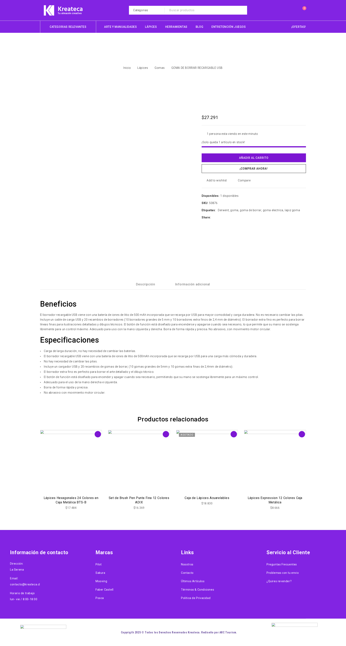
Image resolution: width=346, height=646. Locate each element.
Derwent (223, 210)
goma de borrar (250, 210)
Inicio (127, 67)
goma (234, 210)
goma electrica (273, 210)
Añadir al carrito (254, 157)
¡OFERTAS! (298, 26)
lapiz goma (292, 210)
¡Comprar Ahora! (254, 168)
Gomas (160, 67)
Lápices (142, 67)
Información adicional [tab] (192, 284)
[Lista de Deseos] (294, 10)
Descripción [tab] (145, 284)
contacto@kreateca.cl (25, 584)
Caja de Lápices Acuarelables (207, 498)
